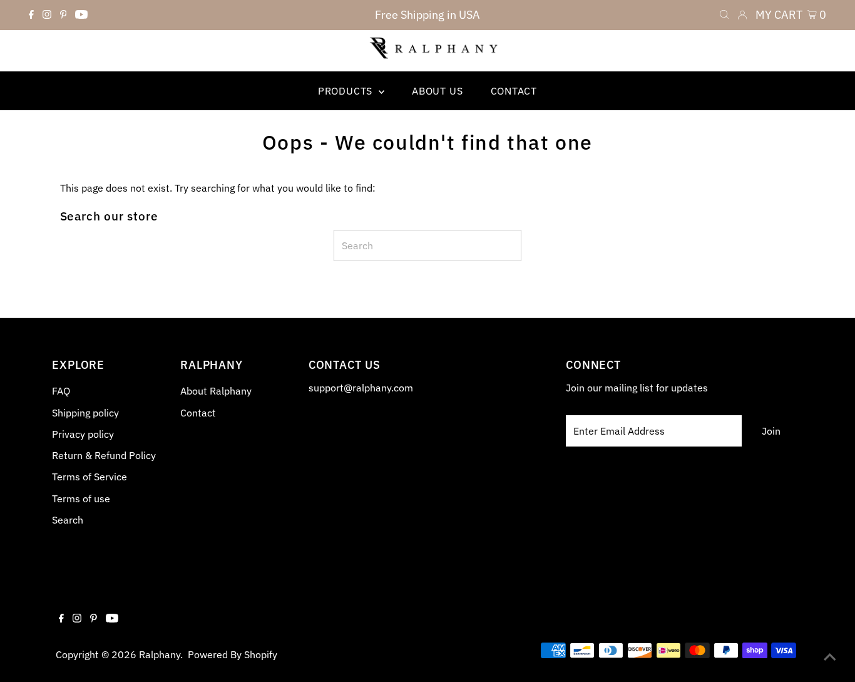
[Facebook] (31, 15)
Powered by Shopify (232, 654)
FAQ (61, 391)
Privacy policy (83, 434)
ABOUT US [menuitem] (437, 91)
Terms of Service (89, 476)
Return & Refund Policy (104, 455)
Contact (198, 412)
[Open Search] (724, 15)
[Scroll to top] (829, 656)
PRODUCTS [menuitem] (347, 91)
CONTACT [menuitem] (514, 91)
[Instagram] (46, 15)
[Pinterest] (63, 15)
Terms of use (81, 498)
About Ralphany (216, 391)
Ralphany (159, 654)
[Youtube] (81, 15)
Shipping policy (85, 412)
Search (67, 520)
